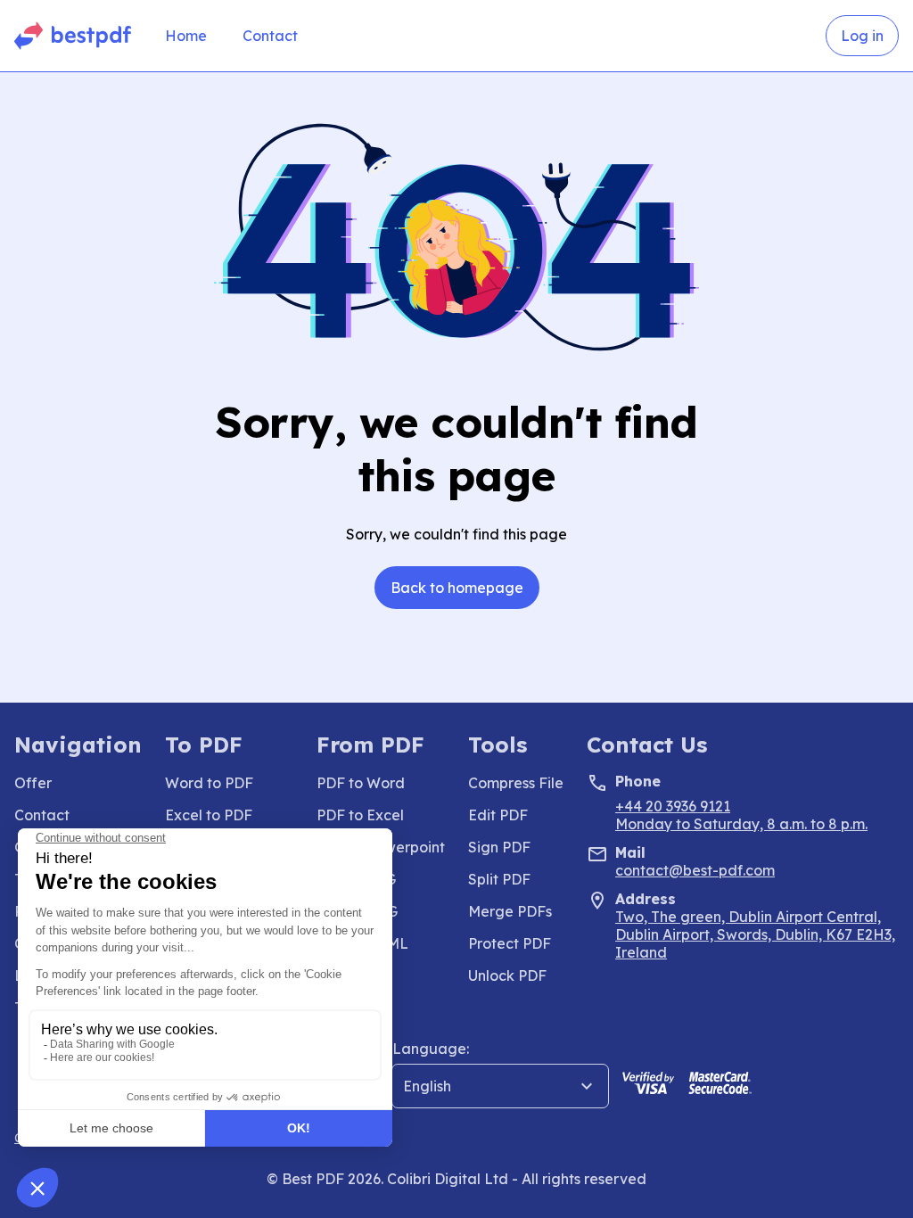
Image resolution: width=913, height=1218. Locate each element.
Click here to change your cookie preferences (149, 1137)
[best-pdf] (73, 36)
